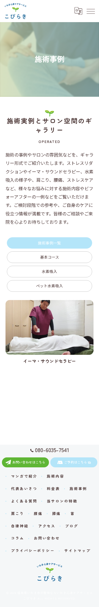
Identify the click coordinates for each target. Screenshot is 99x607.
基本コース (49, 257)
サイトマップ (77, 550)
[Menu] (90, 11)
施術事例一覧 (49, 243)
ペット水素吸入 (49, 285)
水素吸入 (49, 271)
